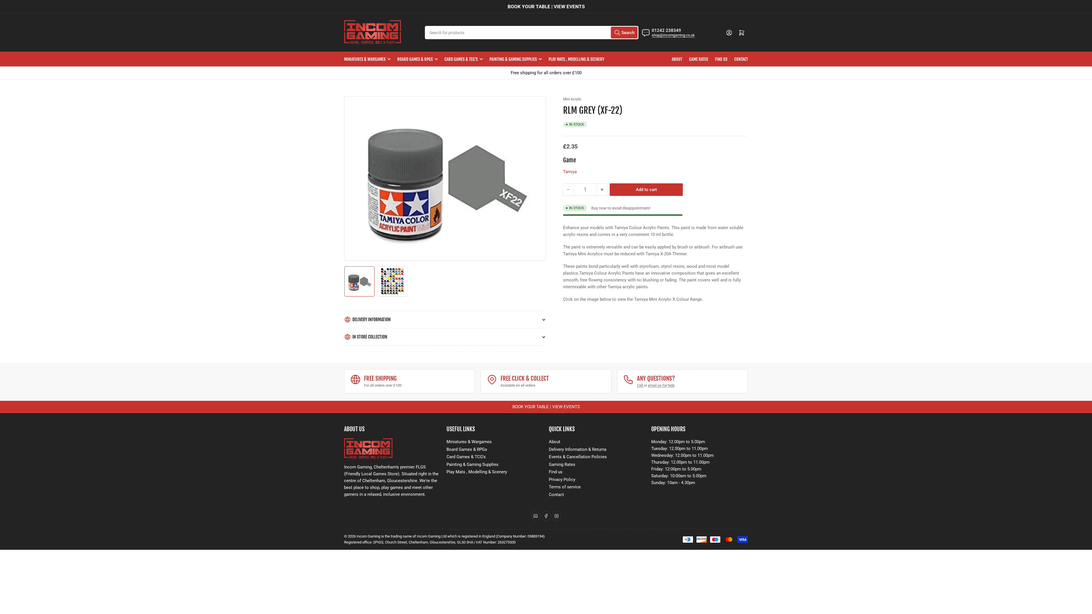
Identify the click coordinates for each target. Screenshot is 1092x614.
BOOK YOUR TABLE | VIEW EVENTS (546, 6)
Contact (741, 59)
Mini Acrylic (572, 99)
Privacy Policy (562, 479)
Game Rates (698, 59)
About (677, 59)
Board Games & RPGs (415, 59)
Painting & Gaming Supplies (513, 59)
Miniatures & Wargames (365, 59)
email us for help (661, 385)
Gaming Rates (562, 464)
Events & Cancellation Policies (578, 456)
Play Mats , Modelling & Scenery (576, 59)
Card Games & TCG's (461, 59)
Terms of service (565, 486)
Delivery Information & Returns (578, 449)
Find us (721, 59)
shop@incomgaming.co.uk (673, 35)
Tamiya (570, 171)
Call (640, 385)
